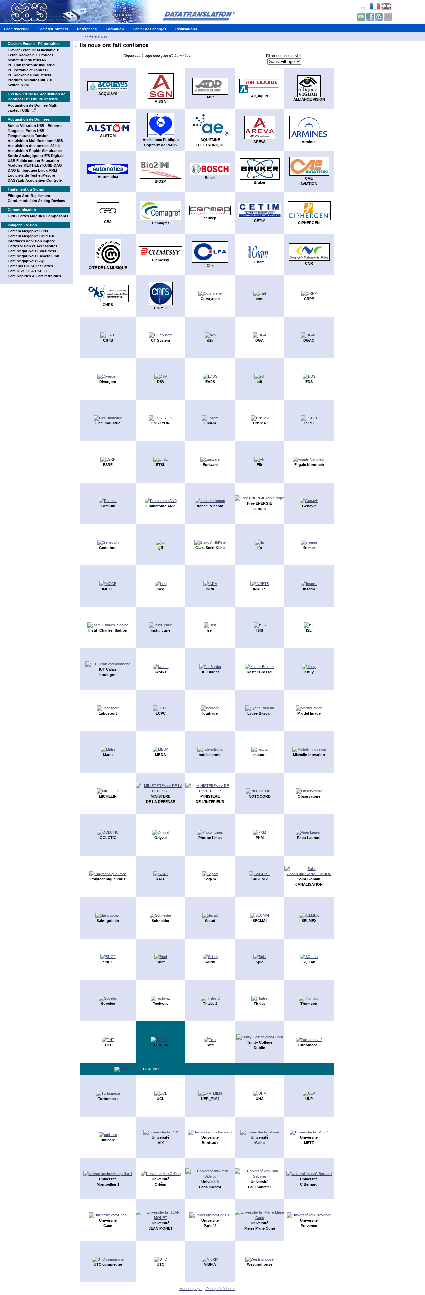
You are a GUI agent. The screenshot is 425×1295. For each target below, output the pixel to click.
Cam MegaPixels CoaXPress (32, 251)
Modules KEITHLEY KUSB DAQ (35, 165)
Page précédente (220, 1289)
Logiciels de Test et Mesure (31, 175)
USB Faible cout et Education (33, 160)
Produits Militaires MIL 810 (30, 80)
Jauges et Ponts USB (26, 131)
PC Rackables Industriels (29, 75)
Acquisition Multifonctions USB (35, 141)
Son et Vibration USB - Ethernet (35, 126)
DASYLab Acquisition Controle (35, 180)
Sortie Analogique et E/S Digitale (36, 156)
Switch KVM (18, 85)
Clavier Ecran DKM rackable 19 (34, 50)
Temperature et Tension (28, 136)
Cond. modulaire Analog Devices (36, 201)
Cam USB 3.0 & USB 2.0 (28, 271)
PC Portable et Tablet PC (29, 70)
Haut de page (190, 1289)
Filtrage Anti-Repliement (29, 196)
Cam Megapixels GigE (27, 261)
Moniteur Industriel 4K (27, 60)
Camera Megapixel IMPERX (31, 236)
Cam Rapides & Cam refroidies (34, 276)
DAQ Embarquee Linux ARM (32, 170)
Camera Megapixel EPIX (28, 231)
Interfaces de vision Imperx (31, 241)
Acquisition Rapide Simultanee (35, 151)
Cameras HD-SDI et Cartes (30, 266)
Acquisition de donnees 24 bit (34, 146)
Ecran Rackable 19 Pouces (30, 55)
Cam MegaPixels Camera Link (33, 256)
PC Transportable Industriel (31, 65)
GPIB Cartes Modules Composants (38, 216)
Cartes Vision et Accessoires (32, 246)
